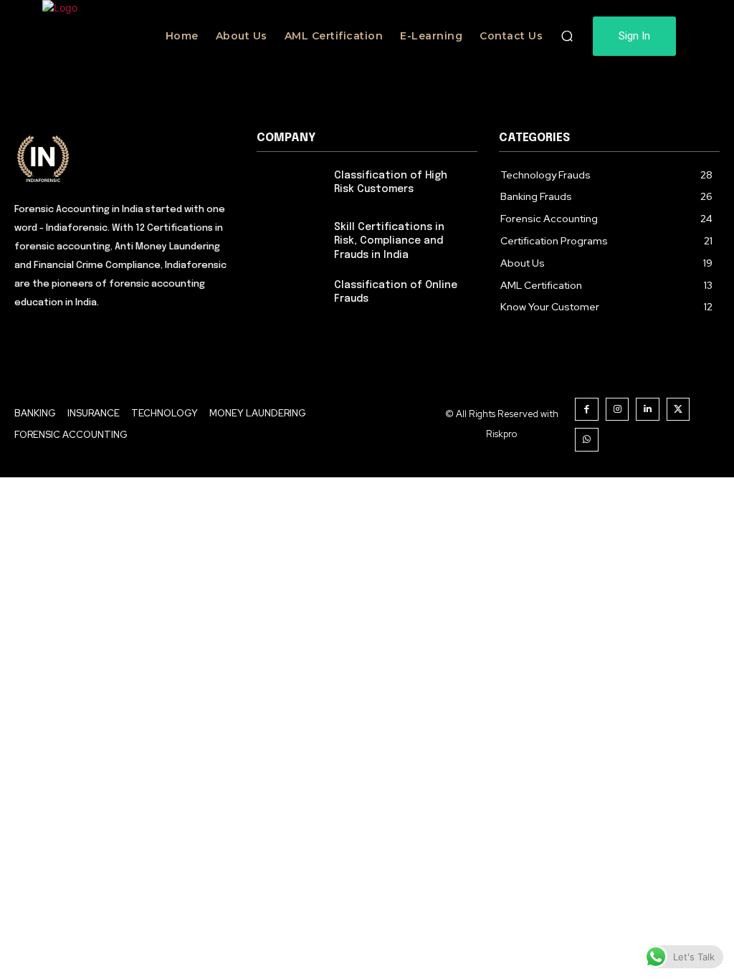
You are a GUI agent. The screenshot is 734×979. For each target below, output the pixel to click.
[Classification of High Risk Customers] (290, 185)
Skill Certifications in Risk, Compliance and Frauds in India (389, 241)
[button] (567, 36)
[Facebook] (587, 409)
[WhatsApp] (587, 440)
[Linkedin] (647, 409)
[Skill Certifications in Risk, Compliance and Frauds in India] (290, 236)
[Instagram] (617, 409)
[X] (678, 409)
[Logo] (124, 157)
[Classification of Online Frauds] (290, 294)
